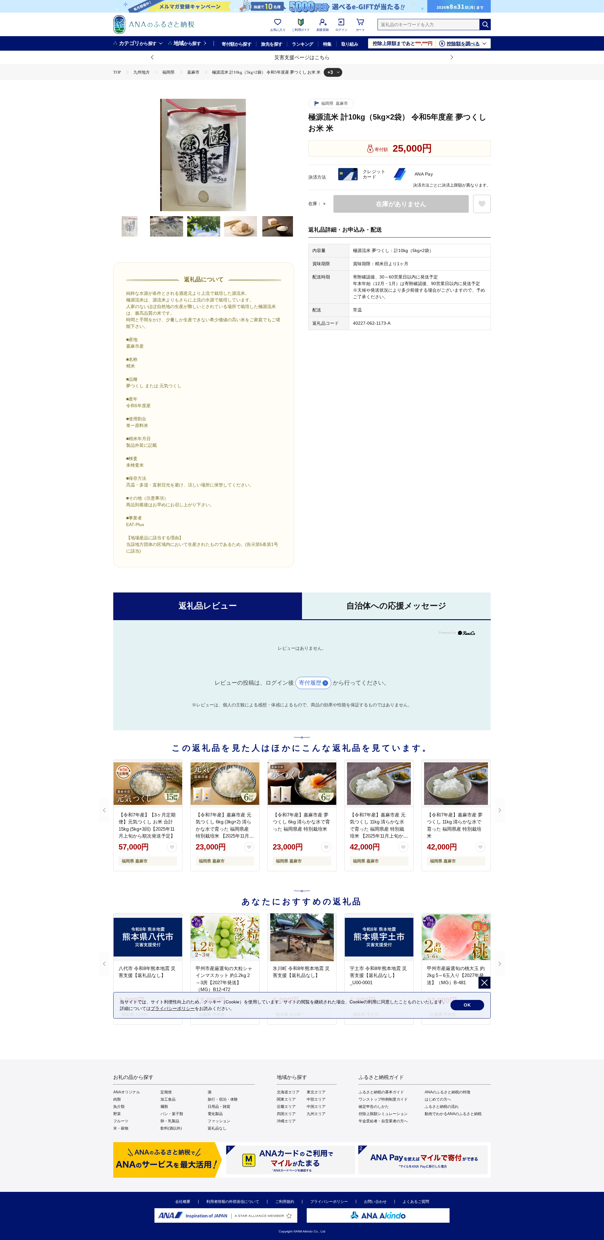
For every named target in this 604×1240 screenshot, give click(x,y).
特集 (327, 44)
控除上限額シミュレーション (383, 1114)
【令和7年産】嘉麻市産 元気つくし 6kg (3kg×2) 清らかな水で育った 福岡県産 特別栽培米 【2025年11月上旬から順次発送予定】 (225, 829)
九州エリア (316, 1114)
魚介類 (119, 1106)
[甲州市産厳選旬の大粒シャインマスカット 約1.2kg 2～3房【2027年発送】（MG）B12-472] (225, 937)
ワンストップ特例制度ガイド (383, 1099)
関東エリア (286, 1099)
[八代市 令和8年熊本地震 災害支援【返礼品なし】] (148, 937)
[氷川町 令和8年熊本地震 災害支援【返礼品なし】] (302, 937)
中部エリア (316, 1099)
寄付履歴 (310, 683)
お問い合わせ (375, 1201)
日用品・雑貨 (219, 1106)
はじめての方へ (438, 1099)
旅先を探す (271, 44)
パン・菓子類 (171, 1114)
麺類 (164, 1106)
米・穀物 (120, 1128)
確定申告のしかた (374, 1106)
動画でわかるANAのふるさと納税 (453, 1114)
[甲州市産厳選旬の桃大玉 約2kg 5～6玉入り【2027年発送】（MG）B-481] (456, 937)
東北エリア (316, 1092)
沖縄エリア (286, 1121)
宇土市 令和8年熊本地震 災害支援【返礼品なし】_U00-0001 (378, 975)
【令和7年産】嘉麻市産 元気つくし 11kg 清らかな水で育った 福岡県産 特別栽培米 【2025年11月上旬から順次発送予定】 (379, 829)
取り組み (349, 44)
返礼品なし (217, 1128)
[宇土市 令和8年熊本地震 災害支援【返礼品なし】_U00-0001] (379, 937)
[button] (152, 57)
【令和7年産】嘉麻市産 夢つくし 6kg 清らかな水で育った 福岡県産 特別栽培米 (301, 822)
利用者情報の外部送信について (232, 1201)
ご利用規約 (284, 1201)
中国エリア (316, 1106)
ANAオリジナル (126, 1092)
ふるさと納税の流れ (442, 1106)
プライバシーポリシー (329, 1201)
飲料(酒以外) (171, 1128)
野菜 (117, 1114)
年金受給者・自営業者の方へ (383, 1121)
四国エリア (286, 1114)
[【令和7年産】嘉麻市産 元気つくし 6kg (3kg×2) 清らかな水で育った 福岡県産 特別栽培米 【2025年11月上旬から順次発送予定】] (225, 784)
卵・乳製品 (169, 1121)
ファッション (219, 1121)
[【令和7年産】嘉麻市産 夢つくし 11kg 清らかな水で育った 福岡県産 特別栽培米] (456, 784)
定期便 (166, 1092)
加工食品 (168, 1099)
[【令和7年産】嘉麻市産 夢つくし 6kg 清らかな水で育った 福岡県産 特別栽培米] (302, 784)
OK (467, 1004)
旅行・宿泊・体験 (223, 1099)
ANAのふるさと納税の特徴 (447, 1092)
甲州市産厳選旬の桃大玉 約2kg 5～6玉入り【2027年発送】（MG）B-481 (456, 975)
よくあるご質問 (416, 1201)
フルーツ (120, 1121)
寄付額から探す (236, 44)
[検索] (485, 24)
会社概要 (182, 1201)
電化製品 (215, 1114)
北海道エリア (288, 1092)
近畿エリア (286, 1106)
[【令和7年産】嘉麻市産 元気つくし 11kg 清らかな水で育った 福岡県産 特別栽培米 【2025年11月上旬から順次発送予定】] (379, 784)
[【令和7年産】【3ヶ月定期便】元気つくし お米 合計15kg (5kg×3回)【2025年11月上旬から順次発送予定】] (148, 784)
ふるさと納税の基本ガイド (381, 1092)
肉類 (117, 1099)
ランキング (302, 44)
